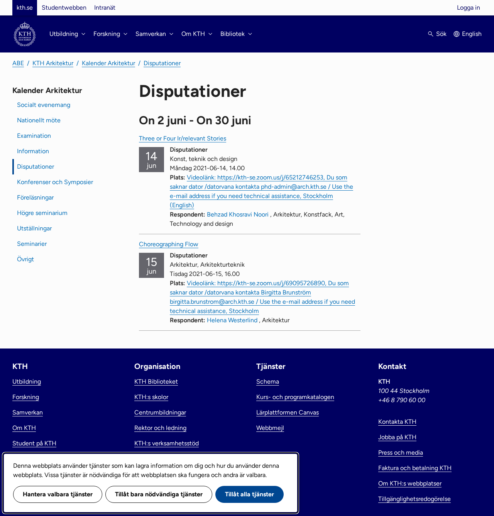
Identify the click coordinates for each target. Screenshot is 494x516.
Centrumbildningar (160, 412)
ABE (18, 63)
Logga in (468, 7)
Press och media (400, 452)
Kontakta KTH (397, 421)
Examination (34, 135)
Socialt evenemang (43, 104)
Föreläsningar (35, 197)
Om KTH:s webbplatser (410, 483)
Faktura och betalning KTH (415, 468)
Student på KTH (34, 443)
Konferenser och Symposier (55, 182)
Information (33, 151)
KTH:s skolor (151, 397)
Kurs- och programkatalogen (295, 397)
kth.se (25, 7)
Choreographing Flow (168, 244)
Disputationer (162, 63)
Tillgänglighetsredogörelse (414, 498)
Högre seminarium (42, 213)
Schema (267, 381)
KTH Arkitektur (52, 63)
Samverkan (27, 412)
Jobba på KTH (397, 437)
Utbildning (26, 381)
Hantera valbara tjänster (58, 494)
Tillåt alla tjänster (249, 494)
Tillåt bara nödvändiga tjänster (159, 494)
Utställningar (34, 228)
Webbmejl (270, 427)
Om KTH (24, 427)
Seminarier (32, 243)
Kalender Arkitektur (108, 63)
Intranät (104, 7)
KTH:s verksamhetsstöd (166, 443)
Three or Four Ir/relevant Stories (182, 138)
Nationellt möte (39, 120)
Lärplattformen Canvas (287, 412)
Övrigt (25, 259)
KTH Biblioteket (156, 381)
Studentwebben (64, 7)
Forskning (25, 397)
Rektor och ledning (160, 427)
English (472, 33)
